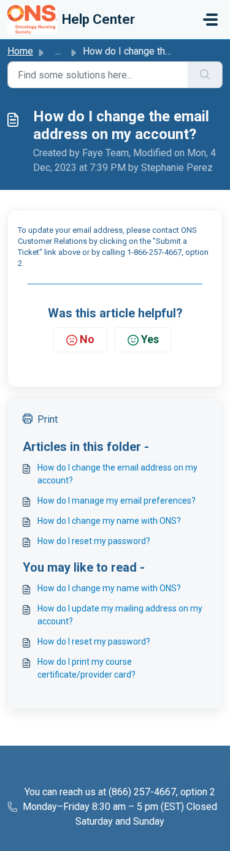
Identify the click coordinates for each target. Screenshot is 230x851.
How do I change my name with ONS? (109, 521)
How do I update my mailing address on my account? (119, 614)
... (58, 51)
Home (20, 51)
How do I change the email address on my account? (117, 474)
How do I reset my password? (93, 541)
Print (47, 419)
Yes (150, 339)
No (87, 339)
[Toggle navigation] (210, 20)
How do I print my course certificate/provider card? (86, 668)
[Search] (205, 74)
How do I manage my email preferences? (116, 500)
